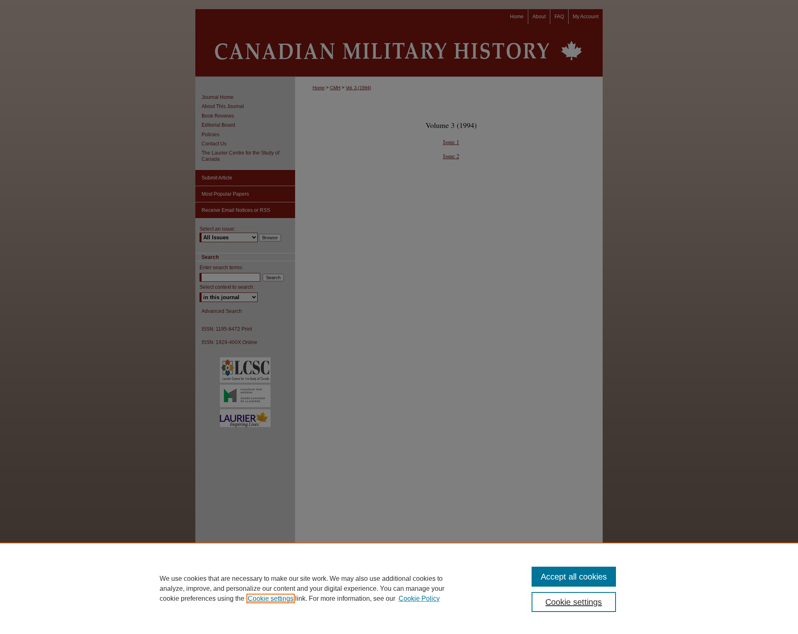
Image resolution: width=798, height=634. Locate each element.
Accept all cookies (574, 576)
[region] (399, 588)
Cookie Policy (419, 598)
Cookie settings (270, 598)
